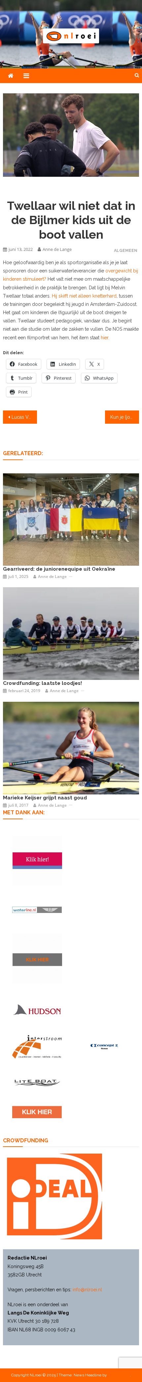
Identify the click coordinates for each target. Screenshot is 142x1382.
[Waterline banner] (37, 909)
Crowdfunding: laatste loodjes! (42, 683)
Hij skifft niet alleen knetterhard (84, 296)
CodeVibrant (119, 1375)
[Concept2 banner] (105, 1046)
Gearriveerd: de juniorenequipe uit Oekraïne (59, 569)
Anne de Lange (57, 249)
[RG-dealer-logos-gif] (37, 1112)
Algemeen (125, 250)
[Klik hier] (37, 958)
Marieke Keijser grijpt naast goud (45, 798)
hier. (105, 337)
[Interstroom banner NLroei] (37, 1047)
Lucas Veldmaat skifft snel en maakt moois (24, 417)
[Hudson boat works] (37, 1009)
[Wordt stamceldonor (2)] (37, 860)
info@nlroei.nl (87, 1289)
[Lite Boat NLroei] (37, 1082)
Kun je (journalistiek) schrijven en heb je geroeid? (124, 417)
